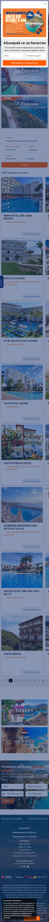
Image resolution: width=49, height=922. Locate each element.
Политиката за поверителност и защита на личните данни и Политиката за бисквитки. (17, 915)
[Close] (45, 4)
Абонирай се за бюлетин (24, 63)
